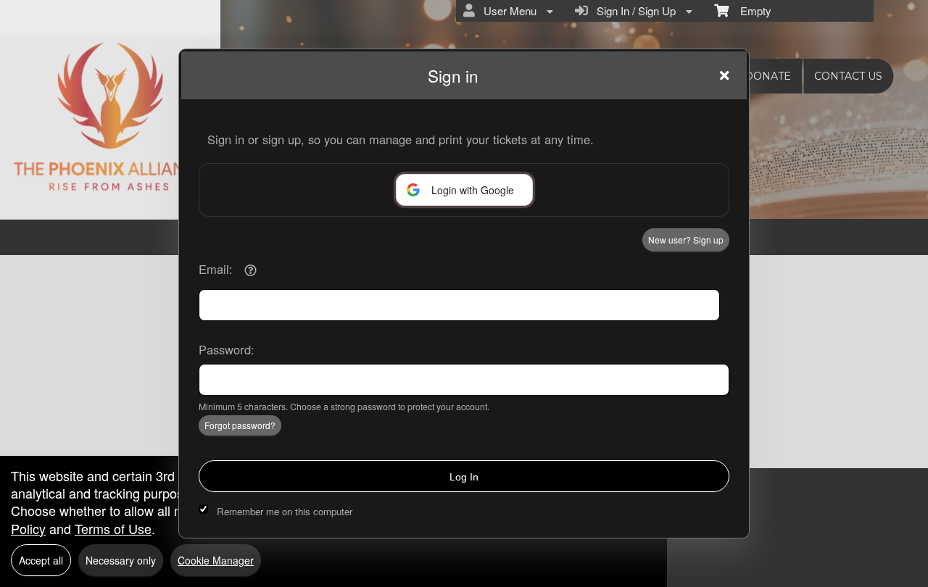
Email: (216, 269)
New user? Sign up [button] (686, 239)
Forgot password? (240, 425)
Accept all (41, 560)
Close (724, 75)
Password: (226, 349)
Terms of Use (113, 528)
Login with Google (472, 190)
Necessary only (121, 560)
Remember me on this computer (284, 511)
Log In (464, 477)
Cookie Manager (216, 560)
